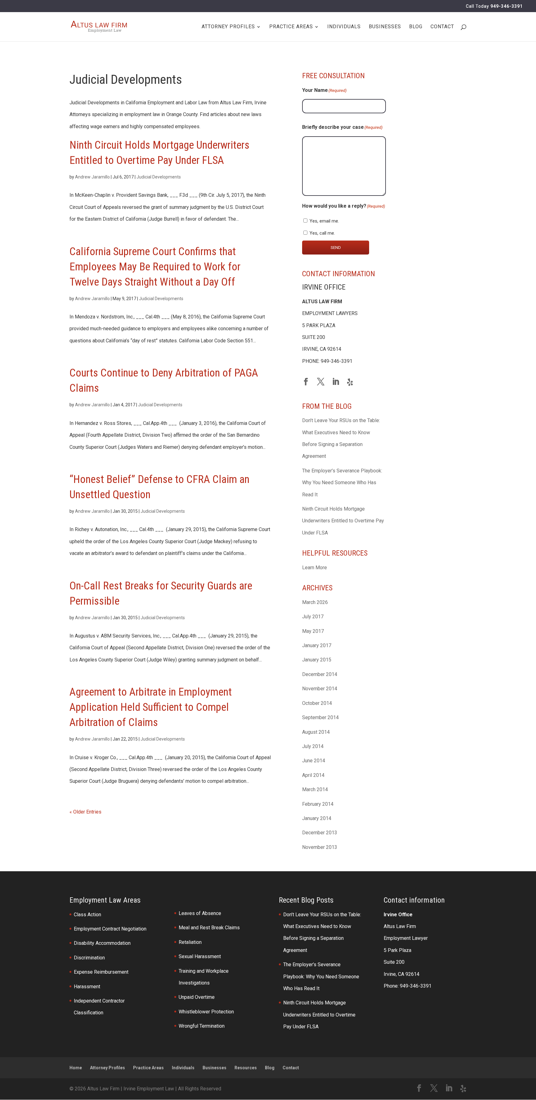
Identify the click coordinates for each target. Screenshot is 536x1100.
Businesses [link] (385, 27)
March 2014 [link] (315, 789)
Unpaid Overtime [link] (197, 997)
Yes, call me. (322, 233)
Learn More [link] (314, 567)
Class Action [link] (87, 914)
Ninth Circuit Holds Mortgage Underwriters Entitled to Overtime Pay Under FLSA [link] (343, 521)
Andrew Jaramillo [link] (92, 176)
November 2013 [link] (319, 847)
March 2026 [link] (315, 602)
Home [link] (75, 1067)
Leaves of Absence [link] (200, 913)
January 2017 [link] (316, 645)
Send (336, 247)
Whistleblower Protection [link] (206, 1012)
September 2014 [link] (320, 717)
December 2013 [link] (319, 833)
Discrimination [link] (89, 958)
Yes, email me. (324, 221)
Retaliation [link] (190, 942)
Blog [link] (415, 27)
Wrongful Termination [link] (202, 1026)
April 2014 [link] (313, 775)
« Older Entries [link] (85, 812)
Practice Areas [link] (291, 27)
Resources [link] (245, 1067)
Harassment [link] (87, 987)
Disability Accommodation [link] (102, 943)
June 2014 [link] (313, 761)
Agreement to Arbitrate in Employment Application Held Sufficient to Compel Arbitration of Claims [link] (150, 707)
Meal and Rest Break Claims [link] (209, 928)
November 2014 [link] (319, 689)
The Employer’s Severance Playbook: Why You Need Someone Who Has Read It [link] (342, 483)
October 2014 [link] (317, 703)
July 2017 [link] (313, 617)
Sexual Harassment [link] (200, 956)
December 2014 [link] (319, 674)
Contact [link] (442, 27)
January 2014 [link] (316, 818)
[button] (306, 382)
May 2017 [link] (313, 631)
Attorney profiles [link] (228, 27)
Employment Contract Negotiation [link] (110, 929)
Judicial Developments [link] (158, 176)
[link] (99, 26)
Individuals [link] (344, 27)
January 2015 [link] (316, 660)
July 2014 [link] (313, 746)
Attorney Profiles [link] (107, 1067)
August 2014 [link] (316, 732)
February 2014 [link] (317, 804)
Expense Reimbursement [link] (101, 972)
